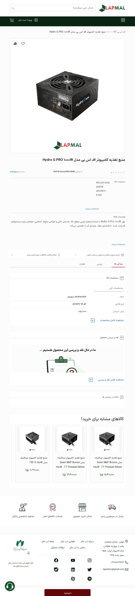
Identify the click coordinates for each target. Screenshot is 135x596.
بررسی (99, 264)
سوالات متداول (58, 547)
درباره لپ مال (87, 541)
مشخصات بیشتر (92, 208)
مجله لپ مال (47, 541)
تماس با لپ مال (77, 547)
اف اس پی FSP (119, 32)
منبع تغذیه (13, 172)
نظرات (82, 264)
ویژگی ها (118, 264)
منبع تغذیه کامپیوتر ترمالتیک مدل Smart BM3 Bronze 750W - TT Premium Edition (70, 462)
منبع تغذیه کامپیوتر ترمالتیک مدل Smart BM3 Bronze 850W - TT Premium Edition (107, 462)
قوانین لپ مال (67, 541)
